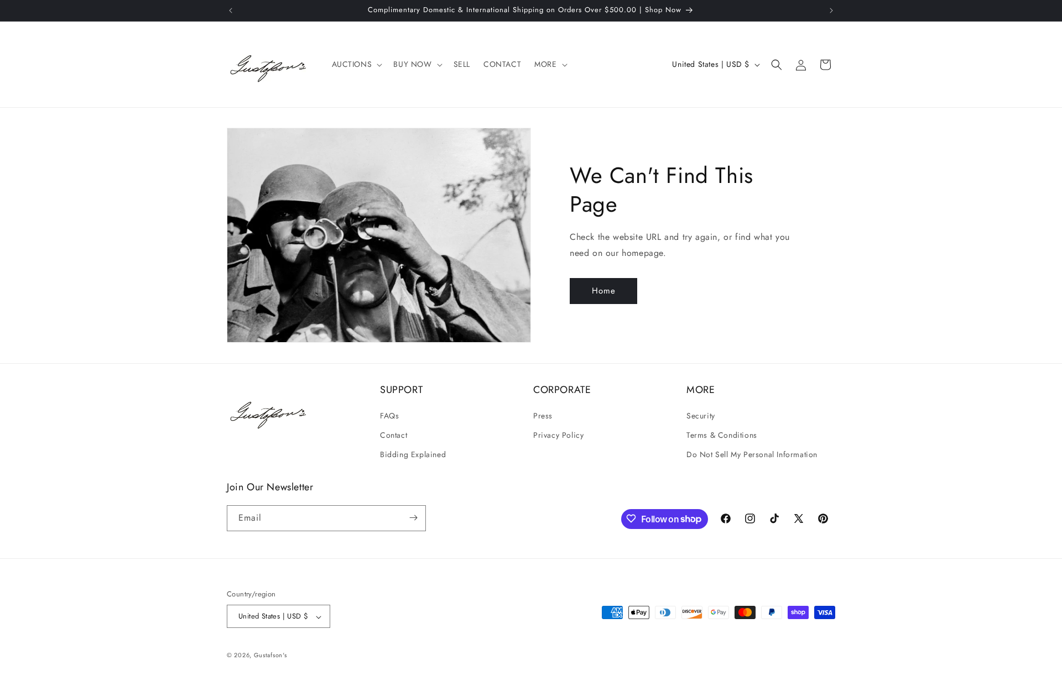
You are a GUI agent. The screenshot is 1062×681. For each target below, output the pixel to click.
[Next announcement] (831, 10)
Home (604, 291)
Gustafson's (270, 655)
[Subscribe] (413, 518)
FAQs (389, 415)
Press (543, 415)
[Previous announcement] (230, 10)
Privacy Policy (558, 434)
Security (700, 415)
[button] (356, 64)
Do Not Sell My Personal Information (752, 454)
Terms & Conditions (721, 434)
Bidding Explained (413, 454)
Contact (393, 434)
